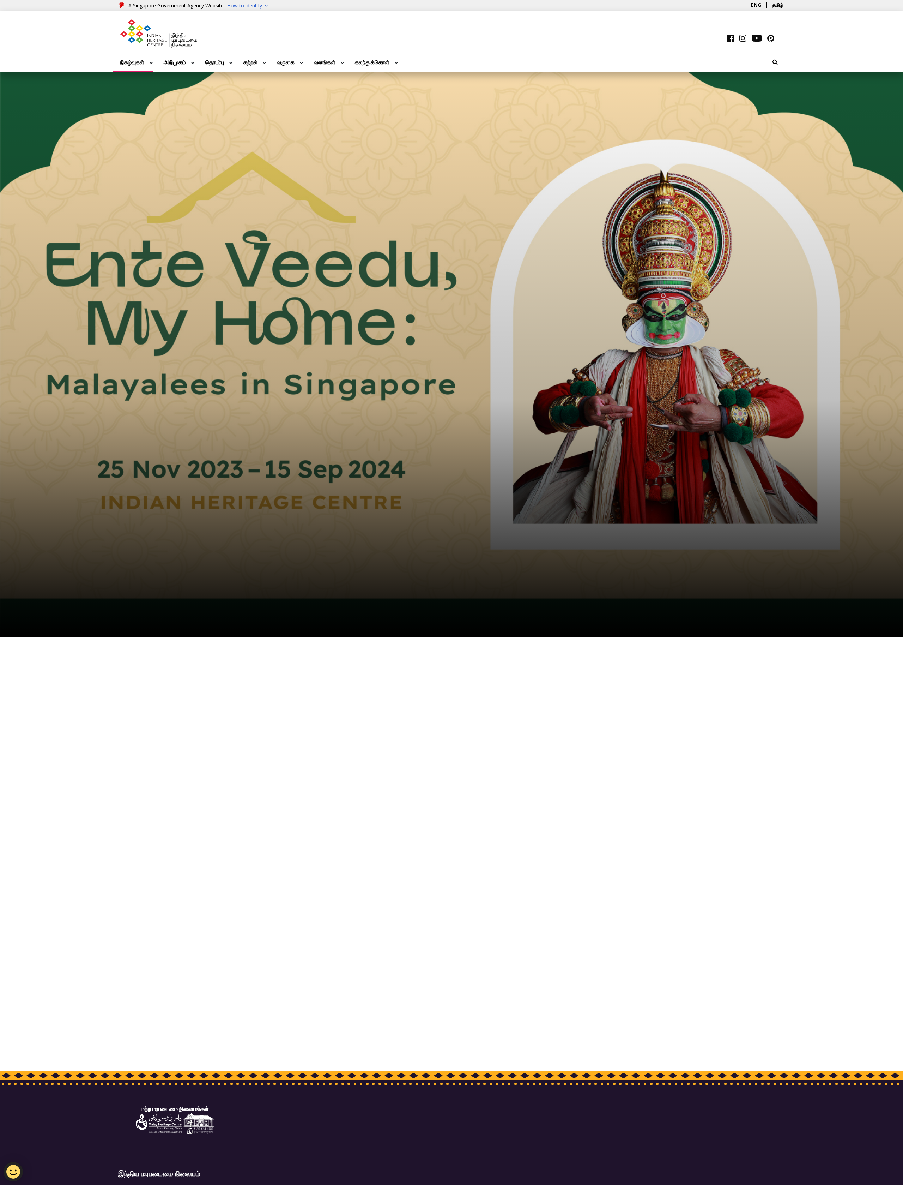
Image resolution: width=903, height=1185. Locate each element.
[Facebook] (730, 37)
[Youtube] (757, 37)
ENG (756, 4)
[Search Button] (775, 62)
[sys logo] (198, 1123)
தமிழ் (777, 4)
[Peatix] (770, 37)
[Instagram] (742, 37)
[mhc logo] (159, 1123)
